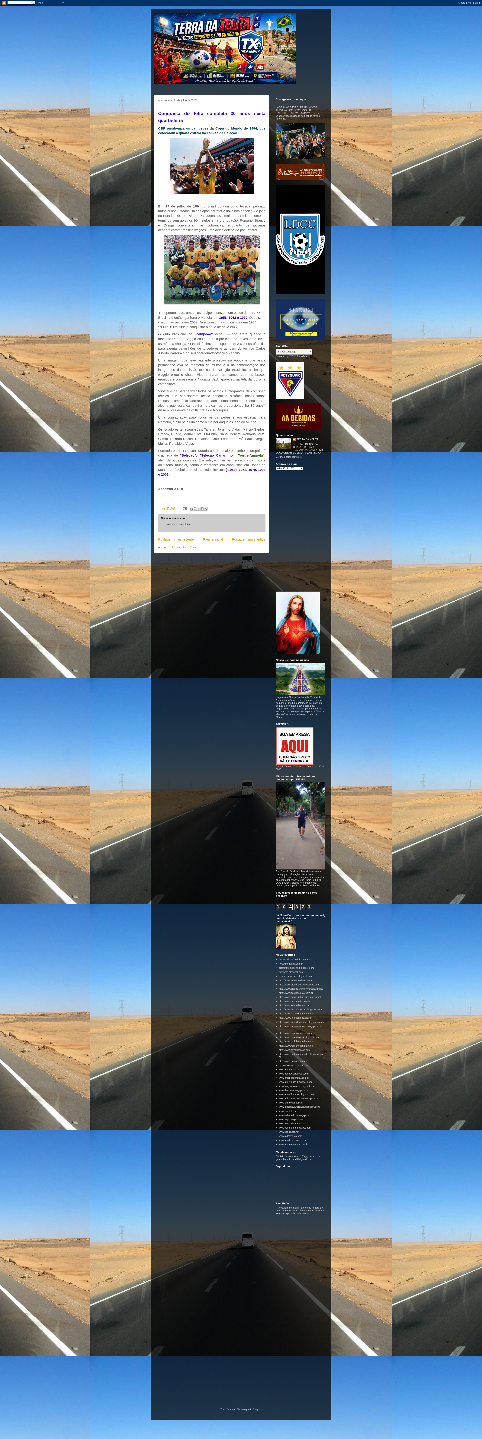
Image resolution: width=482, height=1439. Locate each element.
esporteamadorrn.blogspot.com (296, 976)
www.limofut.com (288, 1111)
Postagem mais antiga (248, 539)
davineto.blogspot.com (291, 972)
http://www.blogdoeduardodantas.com (299, 984)
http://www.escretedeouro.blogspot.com (300, 1009)
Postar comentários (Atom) (182, 547)
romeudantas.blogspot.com (293, 1065)
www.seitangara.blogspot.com (295, 1127)
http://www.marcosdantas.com (295, 1033)
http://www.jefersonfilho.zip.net (295, 1017)
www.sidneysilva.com (290, 1136)
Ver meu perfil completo (289, 456)
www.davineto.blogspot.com (294, 1090)
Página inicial (213, 539)
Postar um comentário (178, 524)
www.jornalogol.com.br (291, 1102)
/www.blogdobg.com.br (291, 963)
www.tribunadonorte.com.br (293, 1144)
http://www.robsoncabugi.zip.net (296, 1045)
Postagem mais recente (176, 539)
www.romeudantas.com (291, 1123)
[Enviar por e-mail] (191, 509)
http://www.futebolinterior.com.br (296, 1013)
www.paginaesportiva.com (293, 1119)
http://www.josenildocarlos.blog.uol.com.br (302, 1022)
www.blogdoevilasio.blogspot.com (297, 1086)
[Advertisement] (300, 530)
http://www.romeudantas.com (294, 1050)
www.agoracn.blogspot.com (294, 1073)
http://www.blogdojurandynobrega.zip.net (301, 988)
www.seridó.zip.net (289, 1131)
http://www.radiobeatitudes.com (296, 1041)
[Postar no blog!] (195, 509)
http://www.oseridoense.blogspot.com (299, 1037)
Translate (302, 356)
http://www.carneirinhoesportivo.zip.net (300, 997)
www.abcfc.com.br (289, 1069)
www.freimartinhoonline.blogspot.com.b (300, 1098)
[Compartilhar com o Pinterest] (206, 509)
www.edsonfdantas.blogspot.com (297, 1094)
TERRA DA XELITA (307, 439)
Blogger (257, 1409)
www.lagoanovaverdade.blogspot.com (299, 1106)
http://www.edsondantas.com (294, 1005)
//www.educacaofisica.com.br (295, 959)
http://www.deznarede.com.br (294, 1001)
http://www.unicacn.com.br (293, 1061)
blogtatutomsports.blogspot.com (296, 967)
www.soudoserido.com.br (292, 1140)
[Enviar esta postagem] (184, 508)
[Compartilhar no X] (199, 509)
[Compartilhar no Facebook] (202, 509)
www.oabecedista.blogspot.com (296, 1115)
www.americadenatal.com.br (294, 1077)
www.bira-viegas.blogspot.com (295, 1082)
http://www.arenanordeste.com (295, 980)
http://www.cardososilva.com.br (296, 992)
